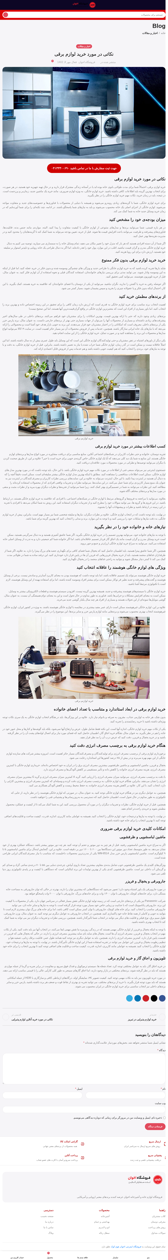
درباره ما (49, 1221)
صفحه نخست (47, 1216)
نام (163, 1088)
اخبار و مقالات (150, 33)
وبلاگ (50, 1233)
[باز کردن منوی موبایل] (164, 5)
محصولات (104, 1210)
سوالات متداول (158, 1233)
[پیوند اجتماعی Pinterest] (146, 998)
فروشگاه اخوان (86, 62)
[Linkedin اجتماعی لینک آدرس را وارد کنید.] (137, 998)
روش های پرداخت (157, 1227)
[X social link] (154, 998)
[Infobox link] (126, 1144)
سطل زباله (104, 1233)
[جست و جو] (5, 14)
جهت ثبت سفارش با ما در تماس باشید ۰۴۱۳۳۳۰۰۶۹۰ (84, 168)
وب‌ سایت (160, 1103)
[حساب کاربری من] (4, 5)
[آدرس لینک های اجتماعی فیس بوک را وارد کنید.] (162, 998)
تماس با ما (48, 1227)
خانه (163, 33)
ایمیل (78, 1088)
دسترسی (48, 1210)
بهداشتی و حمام (101, 1221)
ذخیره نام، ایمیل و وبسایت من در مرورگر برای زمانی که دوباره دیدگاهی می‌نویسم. (117, 1117)
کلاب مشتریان (159, 1216)
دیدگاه (161, 1050)
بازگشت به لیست (84, 1017)
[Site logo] (84, 4)
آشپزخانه (105, 1216)
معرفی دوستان (158, 1221)
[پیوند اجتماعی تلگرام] (129, 998)
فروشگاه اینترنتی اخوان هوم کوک (126, 1246)
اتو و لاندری (104, 1227)
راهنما (162, 1210)
